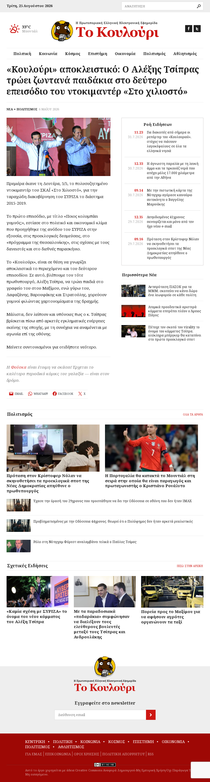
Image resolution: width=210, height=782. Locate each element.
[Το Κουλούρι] (105, 674)
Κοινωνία (48, 53)
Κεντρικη (35, 741)
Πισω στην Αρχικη (190, 566)
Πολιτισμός (154, 53)
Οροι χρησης (86, 753)
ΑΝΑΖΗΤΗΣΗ (199, 6)
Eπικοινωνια (58, 753)
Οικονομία (125, 53)
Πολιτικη (62, 741)
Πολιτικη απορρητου (123, 753)
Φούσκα (19, 367)
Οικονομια (173, 741)
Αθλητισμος (71, 746)
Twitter (197, 28)
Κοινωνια (90, 741)
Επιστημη (143, 741)
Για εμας (33, 753)
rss (151, 753)
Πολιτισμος (37, 746)
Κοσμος (116, 741)
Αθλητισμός (185, 53)
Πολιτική (22, 53)
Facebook (188, 28)
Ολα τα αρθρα (193, 414)
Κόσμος (72, 53)
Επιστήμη (97, 53)
